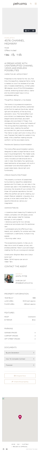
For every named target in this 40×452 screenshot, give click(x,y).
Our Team (25, 444)
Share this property (21, 382)
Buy (18, 444)
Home (13, 444)
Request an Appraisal (20, 446)
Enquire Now (21, 376)
